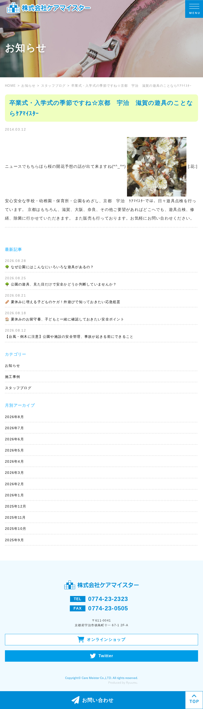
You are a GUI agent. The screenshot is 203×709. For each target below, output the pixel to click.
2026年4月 (14, 461)
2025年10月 (15, 529)
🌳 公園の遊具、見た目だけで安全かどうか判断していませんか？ (61, 284)
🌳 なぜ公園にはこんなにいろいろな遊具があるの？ (49, 267)
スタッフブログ (53, 85)
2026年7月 (14, 428)
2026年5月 (14, 450)
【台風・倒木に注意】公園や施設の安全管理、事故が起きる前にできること (69, 337)
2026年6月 (14, 439)
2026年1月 (14, 495)
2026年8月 (14, 417)
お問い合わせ (98, 700)
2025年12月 (15, 506)
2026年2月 (14, 484)
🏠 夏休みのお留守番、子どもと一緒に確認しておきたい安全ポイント (64, 319)
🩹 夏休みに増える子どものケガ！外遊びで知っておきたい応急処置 (63, 302)
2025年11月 (15, 517)
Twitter (106, 656)
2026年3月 (14, 473)
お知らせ (28, 85)
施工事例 (12, 377)
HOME (10, 85)
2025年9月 (14, 540)
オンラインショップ (106, 639)
